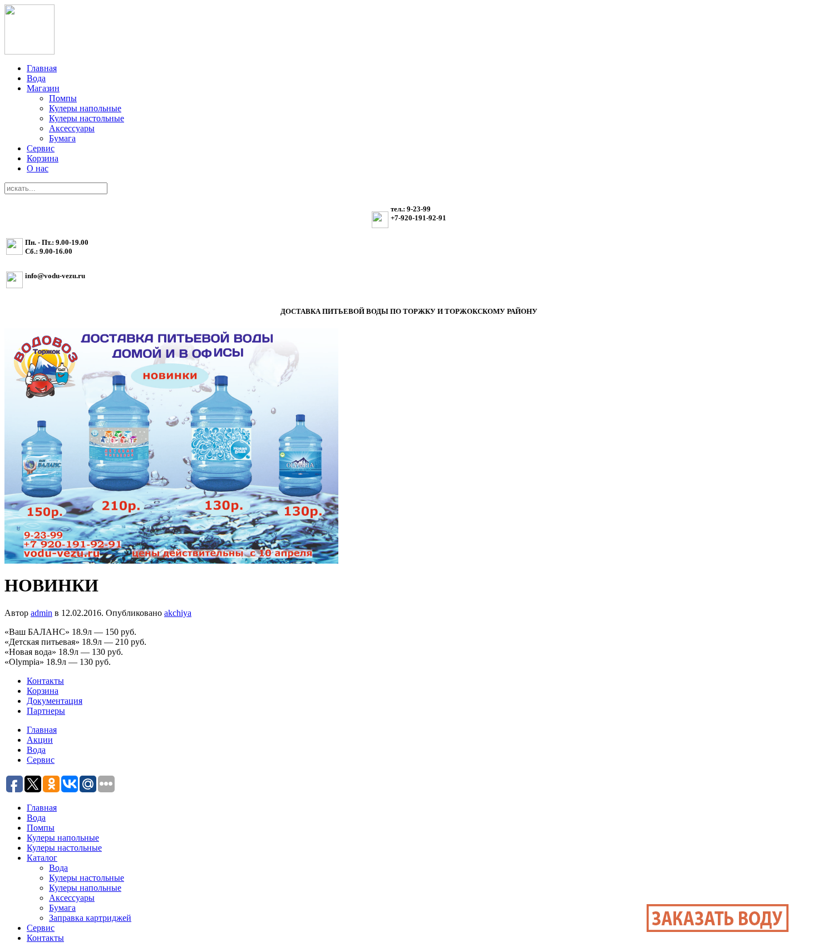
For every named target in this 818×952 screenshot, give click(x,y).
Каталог (42, 857)
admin (41, 613)
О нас (37, 168)
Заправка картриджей (90, 918)
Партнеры (46, 711)
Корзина (42, 158)
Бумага (62, 138)
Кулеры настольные (86, 118)
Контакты (45, 680)
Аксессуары (72, 128)
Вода (36, 78)
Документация (54, 701)
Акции (40, 739)
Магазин (43, 88)
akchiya (177, 613)
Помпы (63, 98)
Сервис (41, 148)
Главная (42, 68)
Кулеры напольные (85, 108)
